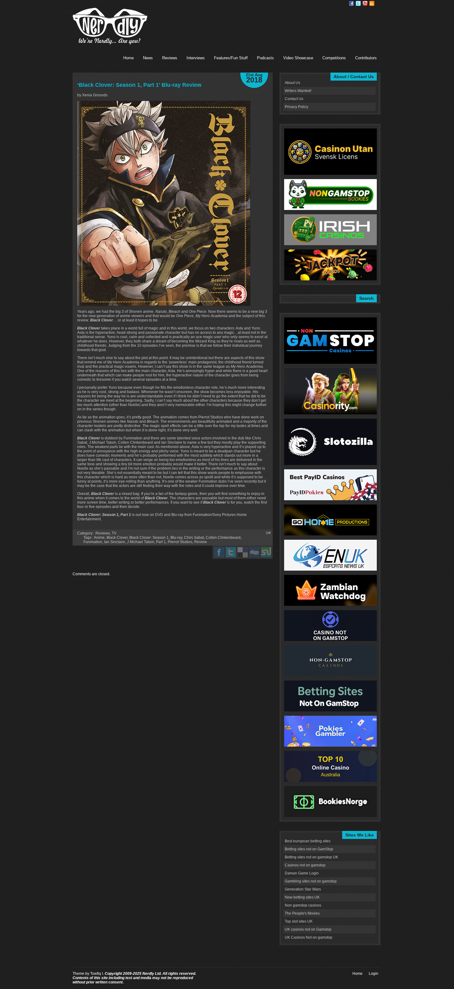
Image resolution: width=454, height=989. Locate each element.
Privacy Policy (296, 107)
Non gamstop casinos (303, 905)
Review (200, 542)
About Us (292, 83)
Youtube (365, 3)
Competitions (334, 58)
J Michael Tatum (140, 542)
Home (128, 58)
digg (254, 552)
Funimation (92, 542)
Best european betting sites (307, 841)
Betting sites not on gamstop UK (311, 857)
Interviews (196, 58)
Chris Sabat (194, 537)
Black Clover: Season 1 (149, 537)
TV (114, 533)
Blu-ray (176, 537)
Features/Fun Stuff (231, 58)
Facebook (351, 3)
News (148, 58)
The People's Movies (302, 913)
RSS (371, 3)
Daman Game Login (302, 873)
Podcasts (265, 58)
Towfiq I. (97, 973)
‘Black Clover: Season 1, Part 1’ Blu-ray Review (139, 85)
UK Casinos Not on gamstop (308, 937)
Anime (99, 537)
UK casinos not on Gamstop (308, 929)
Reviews (169, 58)
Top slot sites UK (299, 921)
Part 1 (161, 542)
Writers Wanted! (298, 91)
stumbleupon (266, 552)
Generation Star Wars (303, 889)
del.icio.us (243, 552)
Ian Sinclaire (114, 542)
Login (373, 973)
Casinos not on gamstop (305, 865)
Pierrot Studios (180, 542)
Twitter (358, 3)
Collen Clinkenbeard (223, 537)
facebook (219, 552)
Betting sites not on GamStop (309, 849)
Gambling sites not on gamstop (311, 881)
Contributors (366, 58)
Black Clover (117, 537)
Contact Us (294, 99)
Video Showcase (298, 58)
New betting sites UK (302, 897)
